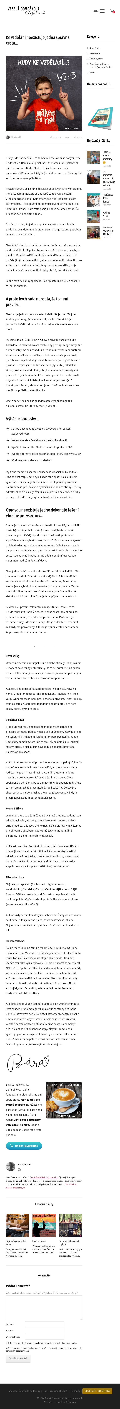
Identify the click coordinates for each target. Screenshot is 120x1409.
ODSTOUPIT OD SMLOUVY (97, 1391)
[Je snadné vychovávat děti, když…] (93, 232)
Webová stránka (13, 1337)
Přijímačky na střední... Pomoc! (16, 1243)
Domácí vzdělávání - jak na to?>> (44, 1177)
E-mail (9, 1330)
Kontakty (75, 1391)
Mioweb (72, 1402)
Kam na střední (39, 1241)
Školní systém (96, 58)
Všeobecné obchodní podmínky (24, 1391)
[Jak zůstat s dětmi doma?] (93, 200)
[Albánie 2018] (93, 216)
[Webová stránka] (19, 1169)
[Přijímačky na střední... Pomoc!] (17, 1225)
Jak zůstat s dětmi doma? (108, 198)
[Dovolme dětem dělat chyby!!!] (70, 1225)
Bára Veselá (16, 137)
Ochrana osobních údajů (55, 1391)
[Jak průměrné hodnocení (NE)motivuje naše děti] (93, 177)
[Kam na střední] (44, 1225)
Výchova (93, 72)
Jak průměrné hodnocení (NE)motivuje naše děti (109, 178)
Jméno (9, 1324)
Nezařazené (95, 53)
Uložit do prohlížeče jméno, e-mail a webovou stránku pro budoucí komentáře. (43, 1343)
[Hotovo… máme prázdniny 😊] (93, 157)
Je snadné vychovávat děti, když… (108, 231)
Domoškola (95, 48)
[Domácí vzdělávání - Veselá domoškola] (26, 11)
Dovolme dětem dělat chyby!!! (69, 1243)
